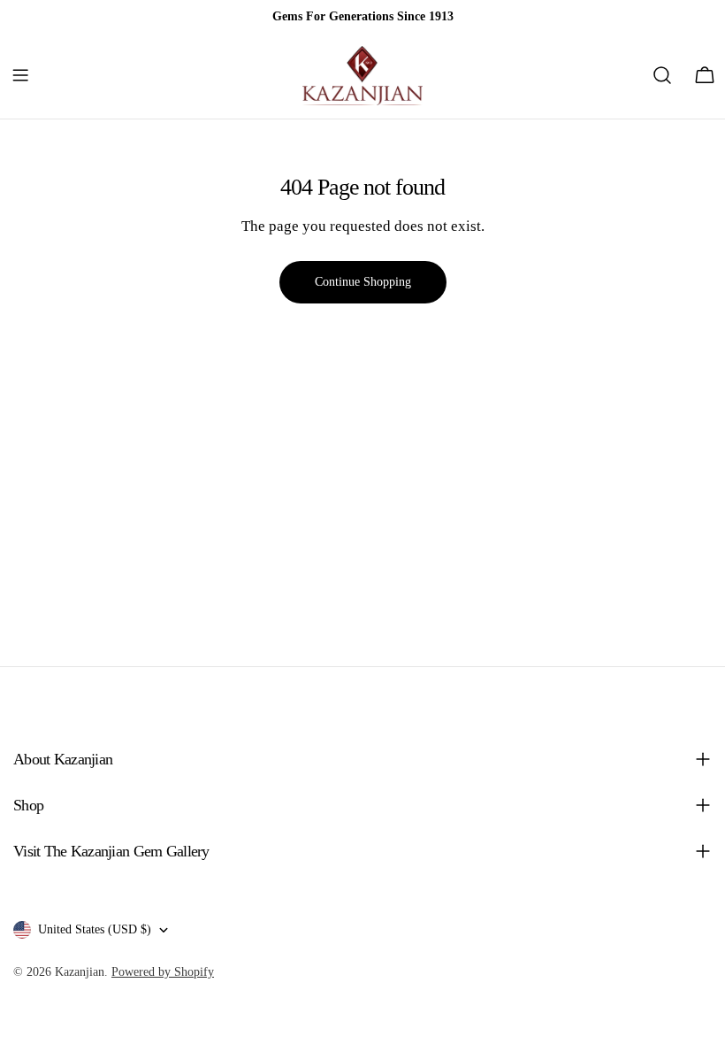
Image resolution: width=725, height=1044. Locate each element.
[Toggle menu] (20, 75)
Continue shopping (363, 281)
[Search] (662, 75)
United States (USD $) (94, 929)
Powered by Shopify (162, 972)
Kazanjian (79, 972)
